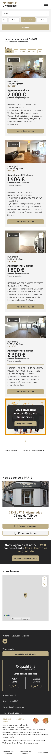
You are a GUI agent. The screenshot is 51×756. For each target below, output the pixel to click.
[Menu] (46, 4)
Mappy (26, 619)
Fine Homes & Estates (12, 713)
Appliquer (25, 27)
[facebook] (4, 641)
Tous (4, 20)
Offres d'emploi (9, 695)
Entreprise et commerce (13, 707)
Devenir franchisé (10, 701)
